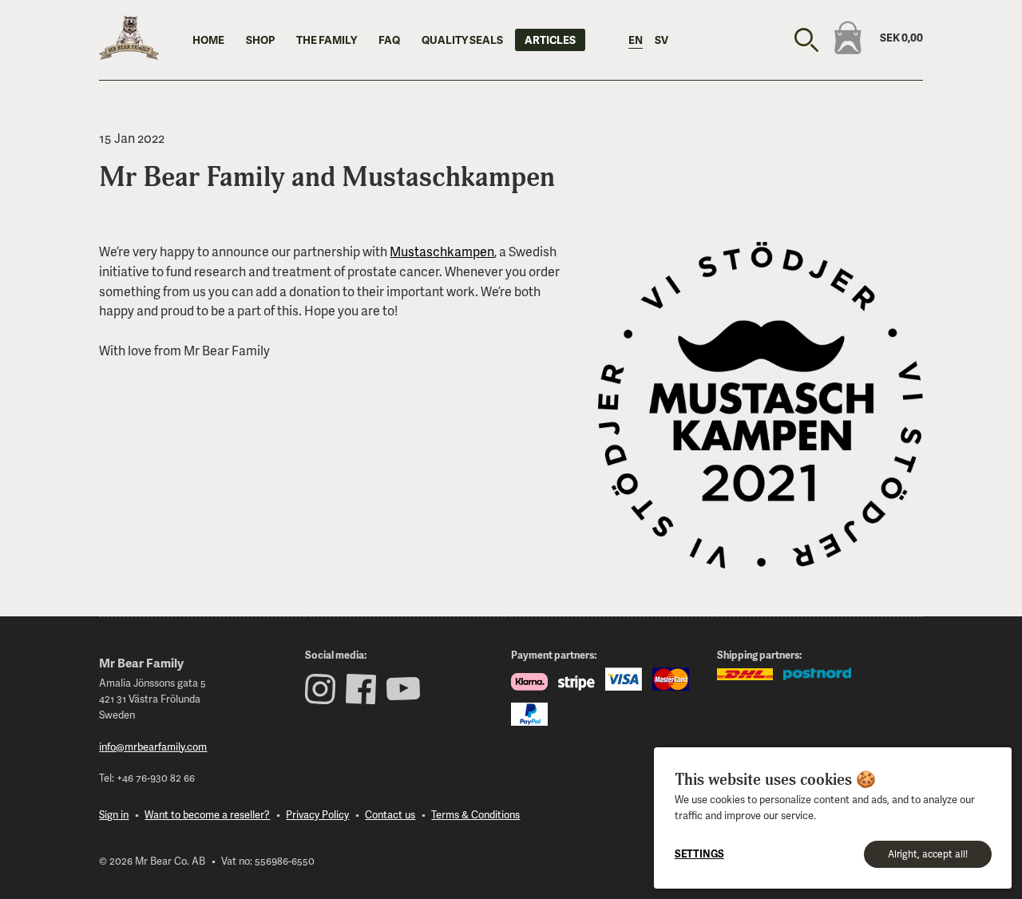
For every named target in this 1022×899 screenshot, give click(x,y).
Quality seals (462, 39)
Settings (699, 853)
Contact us (390, 814)
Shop (260, 39)
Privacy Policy (317, 814)
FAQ (389, 39)
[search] (806, 40)
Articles (550, 39)
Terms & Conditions (475, 814)
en (635, 39)
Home (208, 39)
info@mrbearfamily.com (153, 746)
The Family (326, 39)
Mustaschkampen (442, 251)
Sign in (114, 814)
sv (661, 39)
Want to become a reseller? (207, 814)
